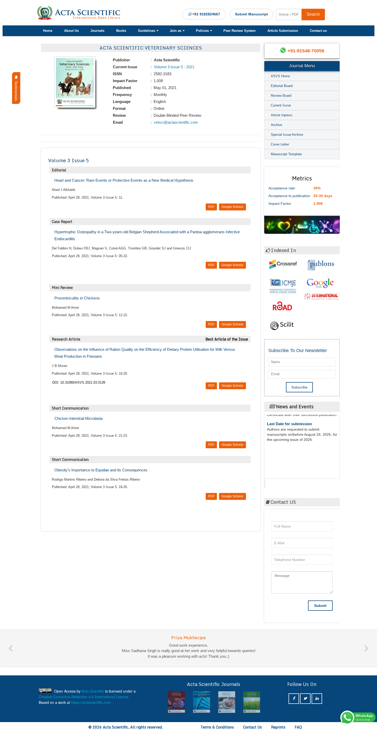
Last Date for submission (289, 462)
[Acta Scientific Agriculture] (251, 702)
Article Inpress (281, 115)
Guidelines (146, 31)
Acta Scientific (285, 481)
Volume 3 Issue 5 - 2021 (173, 67)
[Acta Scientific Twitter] (305, 698)
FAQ (298, 727)
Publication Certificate (287, 443)
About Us (71, 31)
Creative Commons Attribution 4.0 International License (83, 696)
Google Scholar (232, 207)
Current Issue (281, 105)
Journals (97, 31)
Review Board (281, 96)
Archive (276, 125)
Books (121, 31)
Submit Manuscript (251, 14)
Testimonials (16, 90)
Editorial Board (282, 86)
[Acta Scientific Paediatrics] (226, 702)
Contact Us (252, 727)
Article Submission (282, 31)
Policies (202, 31)
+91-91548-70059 (305, 50)
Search (313, 14)
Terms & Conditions (217, 727)
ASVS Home (280, 76)
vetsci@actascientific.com (175, 122)
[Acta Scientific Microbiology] (175, 702)
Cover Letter (280, 144)
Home (47, 31)
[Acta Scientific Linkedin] (317, 698)
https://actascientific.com (91, 702)
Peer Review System (239, 31)
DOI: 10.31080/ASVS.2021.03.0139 (78, 382)
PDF (211, 207)
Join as (175, 31)
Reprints (278, 727)
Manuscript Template (286, 154)
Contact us (318, 31)
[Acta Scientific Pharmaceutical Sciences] (200, 702)
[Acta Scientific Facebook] (294, 698)
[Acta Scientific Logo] (80, 13)
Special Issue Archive (287, 135)
